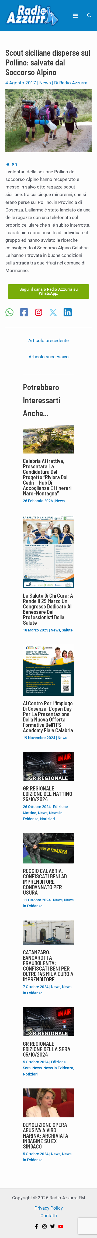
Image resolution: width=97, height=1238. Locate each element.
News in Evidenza (58, 1068)
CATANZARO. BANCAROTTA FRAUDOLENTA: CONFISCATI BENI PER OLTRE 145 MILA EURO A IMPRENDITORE (48, 965)
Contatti (48, 1215)
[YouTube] (60, 1226)
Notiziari (47, 819)
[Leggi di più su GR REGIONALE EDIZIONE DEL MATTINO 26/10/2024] (48, 766)
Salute (67, 630)
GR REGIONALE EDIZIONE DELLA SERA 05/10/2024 (46, 1049)
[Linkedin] (68, 312)
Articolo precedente (48, 340)
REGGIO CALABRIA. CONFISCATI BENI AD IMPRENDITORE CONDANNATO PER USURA (45, 882)
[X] (53, 312)
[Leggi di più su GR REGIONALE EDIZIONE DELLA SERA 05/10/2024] (48, 1021)
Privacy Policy (48, 1208)
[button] (89, 15)
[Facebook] (24, 312)
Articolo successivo (49, 356)
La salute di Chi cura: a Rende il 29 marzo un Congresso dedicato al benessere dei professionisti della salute (48, 609)
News (45, 82)
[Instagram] (38, 312)
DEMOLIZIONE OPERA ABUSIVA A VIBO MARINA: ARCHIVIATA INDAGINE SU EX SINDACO (45, 1135)
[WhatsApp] (9, 312)
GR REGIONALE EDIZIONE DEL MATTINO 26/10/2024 (47, 793)
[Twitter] (52, 1226)
